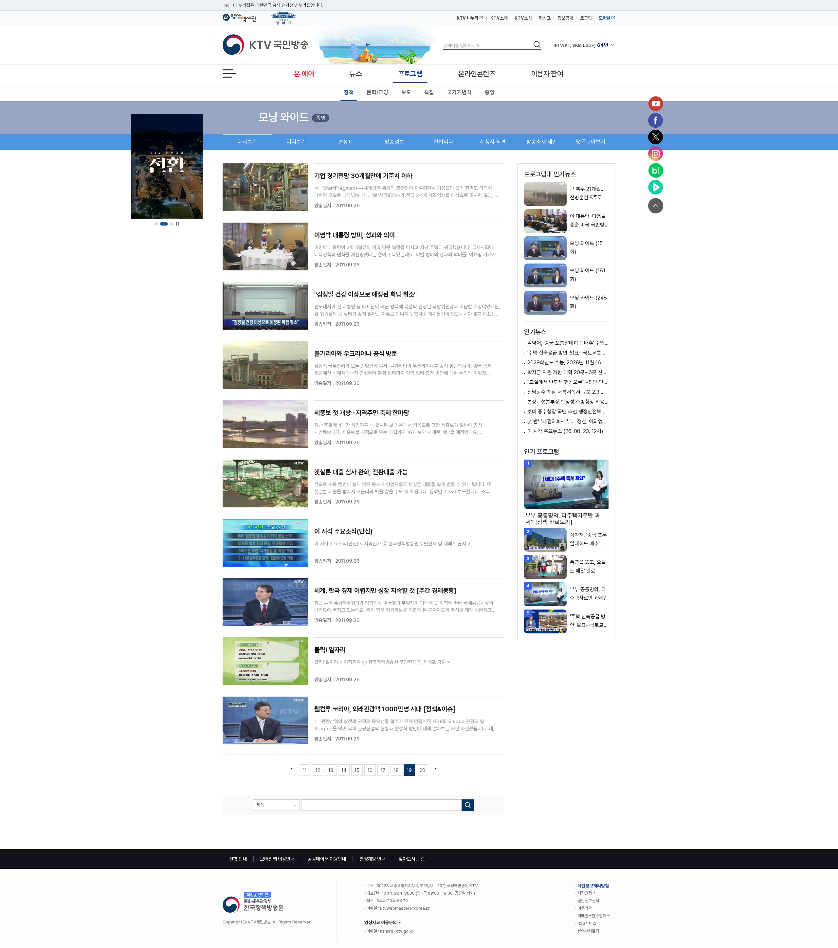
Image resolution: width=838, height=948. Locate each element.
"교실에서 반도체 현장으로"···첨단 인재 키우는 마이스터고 (568, 382)
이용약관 (584, 908)
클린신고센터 (588, 900)
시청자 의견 (493, 141)
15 (357, 770)
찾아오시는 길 (412, 859)
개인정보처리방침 (593, 885)
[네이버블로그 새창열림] (655, 170)
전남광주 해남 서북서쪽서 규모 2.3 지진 (568, 392)
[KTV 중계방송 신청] (167, 166)
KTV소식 (523, 18)
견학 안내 (238, 859)
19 (409, 770)
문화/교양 (377, 92)
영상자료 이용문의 (380, 922)
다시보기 (247, 141)
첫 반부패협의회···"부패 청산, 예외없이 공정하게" (568, 421)
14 (344, 770)
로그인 (586, 18)
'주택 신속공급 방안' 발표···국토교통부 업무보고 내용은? (568, 353)
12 (318, 770)
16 (370, 770)
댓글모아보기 (591, 141)
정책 (349, 92)
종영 (490, 92)
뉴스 (356, 73)
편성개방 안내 (372, 859)
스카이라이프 (571, 45)
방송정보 (394, 141)
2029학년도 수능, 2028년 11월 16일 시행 (568, 362)
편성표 (545, 18)
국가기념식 (459, 92)
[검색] (468, 805)
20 (422, 770)
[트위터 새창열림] (655, 137)
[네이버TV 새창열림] (655, 187)
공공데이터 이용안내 (327, 859)
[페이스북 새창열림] (655, 120)
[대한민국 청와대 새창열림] (283, 15)
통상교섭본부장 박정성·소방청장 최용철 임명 (568, 402)
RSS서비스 (586, 923)
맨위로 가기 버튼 (655, 205)
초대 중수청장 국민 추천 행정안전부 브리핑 (568, 412)
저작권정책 (586, 893)
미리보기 (296, 141)
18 (396, 770)
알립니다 (443, 141)
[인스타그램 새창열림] (655, 153)
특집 (429, 92)
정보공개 (565, 18)
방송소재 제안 (541, 141)
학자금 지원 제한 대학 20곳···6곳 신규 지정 (568, 372)
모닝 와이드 (284, 117)
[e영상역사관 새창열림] (239, 17)
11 (305, 770)
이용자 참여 (547, 73)
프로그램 (410, 73)
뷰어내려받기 (588, 930)
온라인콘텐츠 (476, 73)
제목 (260, 805)
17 (383, 770)
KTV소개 (499, 18)
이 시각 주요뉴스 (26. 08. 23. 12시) (565, 431)
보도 (406, 92)
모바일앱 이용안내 (277, 859)
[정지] (177, 224)
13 (330, 770)
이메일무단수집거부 (593, 915)
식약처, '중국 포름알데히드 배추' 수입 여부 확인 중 (568, 343)
